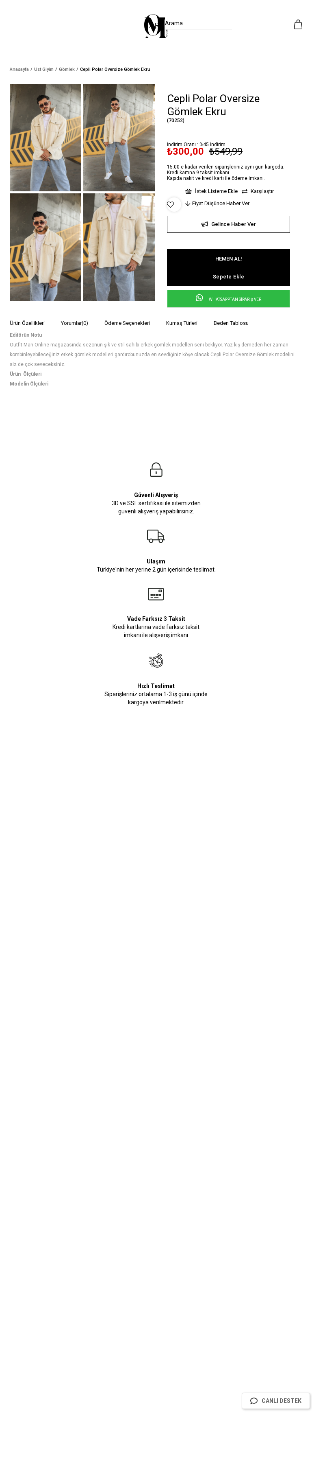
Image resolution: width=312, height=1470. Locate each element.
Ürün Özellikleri (27, 323)
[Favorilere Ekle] (174, 205)
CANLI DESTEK (281, 1401)
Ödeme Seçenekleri (127, 323)
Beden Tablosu (231, 323)
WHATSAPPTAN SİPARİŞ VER (234, 299)
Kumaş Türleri (181, 323)
